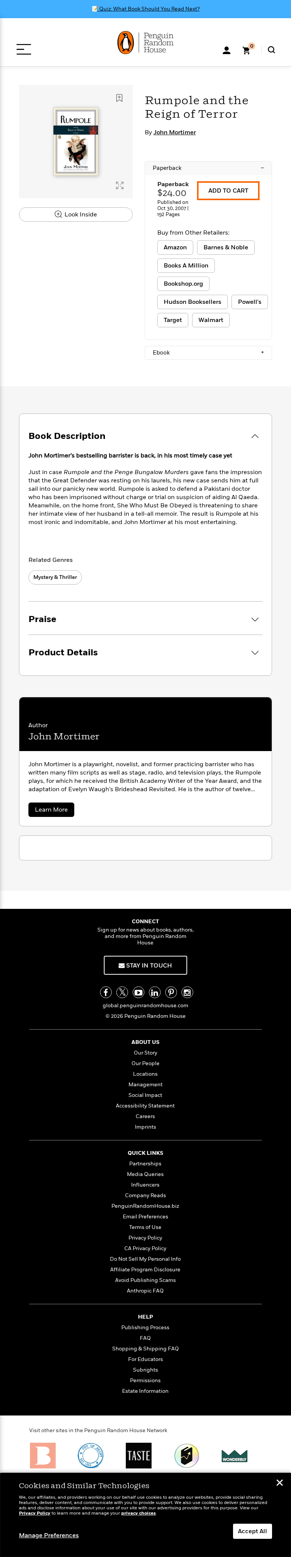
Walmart (211, 320)
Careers (145, 1116)
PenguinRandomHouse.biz (145, 1206)
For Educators (145, 1359)
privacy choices (138, 1513)
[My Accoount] (226, 49)
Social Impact (145, 1095)
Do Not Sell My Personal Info (145, 1259)
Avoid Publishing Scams (145, 1280)
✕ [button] (279, 1483)
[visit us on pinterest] (171, 992)
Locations (145, 1074)
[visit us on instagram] (187, 992)
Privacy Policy (145, 1237)
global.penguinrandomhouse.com (145, 1005)
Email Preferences (145, 1216)
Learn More (54, 811)
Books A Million (186, 265)
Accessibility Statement (145, 1105)
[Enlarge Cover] (120, 185)
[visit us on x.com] (122, 992)
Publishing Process (145, 1327)
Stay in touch (148, 965)
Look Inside (80, 214)
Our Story (145, 1052)
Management (145, 1084)
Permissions (145, 1380)
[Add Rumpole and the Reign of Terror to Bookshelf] (119, 98)
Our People (145, 1063)
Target (173, 320)
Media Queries (145, 1174)
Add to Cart (228, 191)
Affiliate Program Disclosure (145, 1269)
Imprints (145, 1127)
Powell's (249, 302)
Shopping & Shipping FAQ (145, 1348)
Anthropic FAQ (145, 1290)
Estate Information (145, 1391)
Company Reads (145, 1195)
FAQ (145, 1338)
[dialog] (145, 1515)
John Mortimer (174, 132)
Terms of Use (145, 1227)
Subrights (145, 1369)
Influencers (145, 1184)
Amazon (175, 247)
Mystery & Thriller (55, 577)
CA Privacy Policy (145, 1248)
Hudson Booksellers (192, 302)
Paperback (208, 168)
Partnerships (145, 1163)
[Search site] (271, 49)
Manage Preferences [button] (49, 1535)
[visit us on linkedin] (155, 992)
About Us (145, 1042)
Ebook (208, 352)
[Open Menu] (23, 49)
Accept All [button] (252, 1531)
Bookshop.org (183, 284)
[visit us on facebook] (106, 992)
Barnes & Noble (225, 247)
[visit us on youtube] (138, 992)
